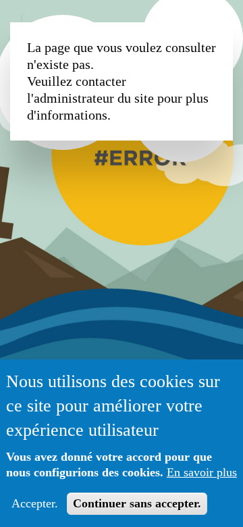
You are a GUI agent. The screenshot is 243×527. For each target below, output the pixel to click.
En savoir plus (202, 472)
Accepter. (34, 503)
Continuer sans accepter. (137, 503)
